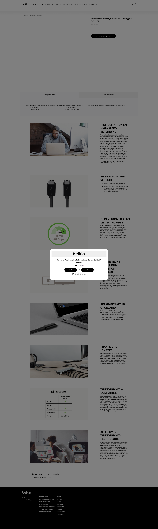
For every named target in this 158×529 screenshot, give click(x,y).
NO (87, 269)
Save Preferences (80, 274)
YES (70, 269)
